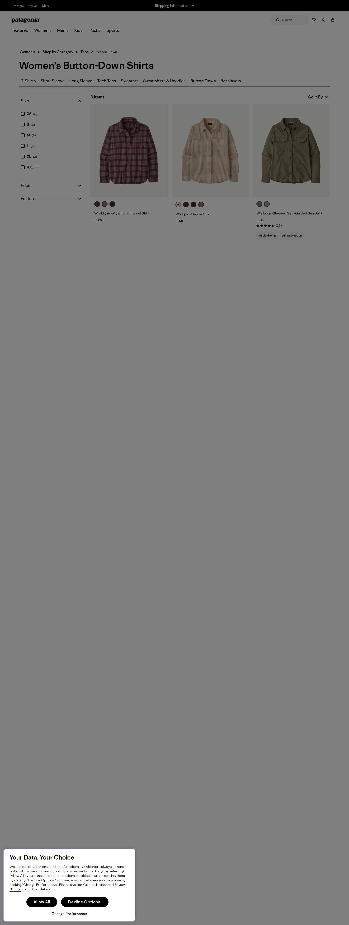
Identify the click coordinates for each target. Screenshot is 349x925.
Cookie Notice (95, 884)
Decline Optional (84, 902)
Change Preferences (69, 913)
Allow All (41, 902)
